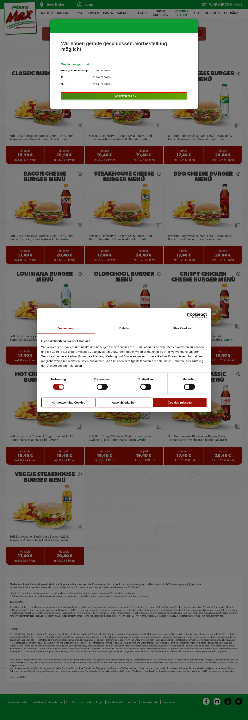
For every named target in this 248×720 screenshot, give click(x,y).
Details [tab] (124, 328)
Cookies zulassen (180, 402)
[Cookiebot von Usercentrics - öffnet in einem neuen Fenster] (190, 315)
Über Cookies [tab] (182, 328)
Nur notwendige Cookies (68, 402)
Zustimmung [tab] (66, 328)
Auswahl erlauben (124, 402)
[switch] (102, 387)
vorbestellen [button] (125, 96)
